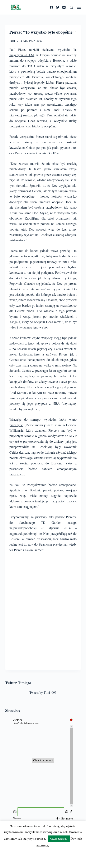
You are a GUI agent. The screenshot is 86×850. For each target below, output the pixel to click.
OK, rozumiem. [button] (58, 838)
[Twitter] (57, 7)
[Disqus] (43, 614)
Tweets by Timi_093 (43, 692)
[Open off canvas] (79, 7)
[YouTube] (64, 7)
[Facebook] (51, 7)
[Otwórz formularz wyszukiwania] (71, 7)
